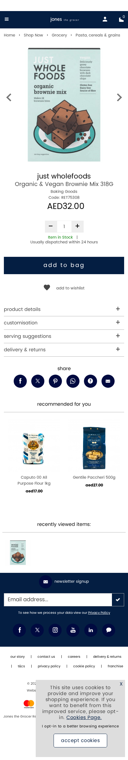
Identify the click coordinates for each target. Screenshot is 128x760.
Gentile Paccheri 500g (94, 477)
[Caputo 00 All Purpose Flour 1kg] (34, 445)
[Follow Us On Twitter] (37, 630)
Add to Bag (64, 265)
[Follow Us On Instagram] (55, 630)
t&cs (21, 666)
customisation (21, 323)
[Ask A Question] (90, 381)
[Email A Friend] (108, 381)
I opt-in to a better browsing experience (80, 726)
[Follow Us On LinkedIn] (90, 630)
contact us (46, 657)
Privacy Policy (99, 613)
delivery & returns (25, 350)
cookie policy (84, 666)
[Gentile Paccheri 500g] (94, 445)
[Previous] (8, 99)
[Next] (119, 99)
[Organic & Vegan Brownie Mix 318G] (18, 553)
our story (17, 657)
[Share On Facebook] (20, 381)
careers (74, 657)
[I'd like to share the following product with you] (72, 381)
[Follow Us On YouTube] (72, 630)
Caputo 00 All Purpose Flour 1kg (34, 480)
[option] (64, 104)
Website (34, 690)
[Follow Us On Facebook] (19, 630)
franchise (115, 666)
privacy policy (49, 666)
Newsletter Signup (71, 581)
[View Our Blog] (108, 630)
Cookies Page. (84, 717)
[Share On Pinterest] (55, 381)
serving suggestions (27, 336)
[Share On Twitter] (37, 381)
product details (22, 309)
